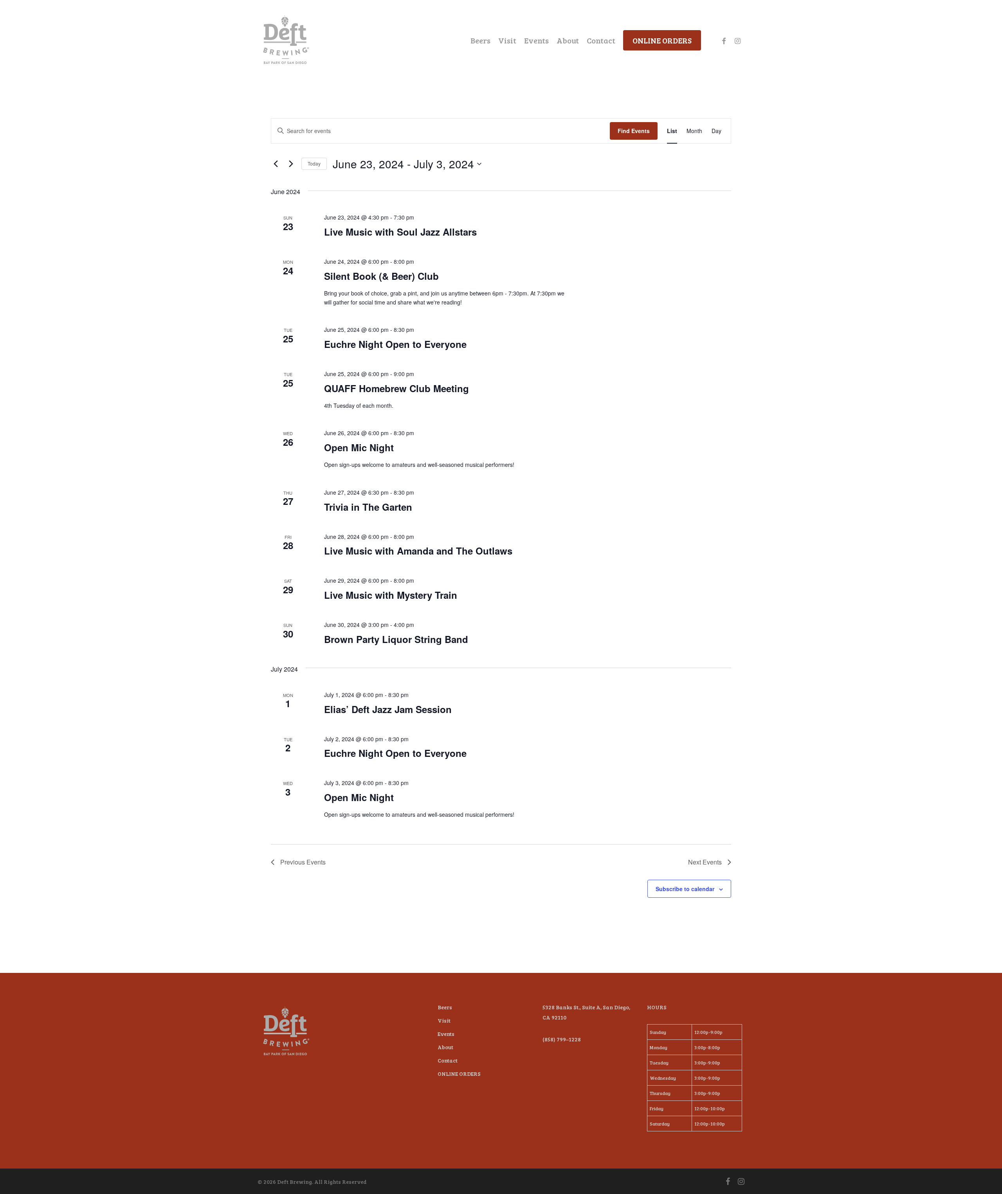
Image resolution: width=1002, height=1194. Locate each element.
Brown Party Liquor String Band (396, 639)
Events (446, 1033)
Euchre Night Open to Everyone (395, 344)
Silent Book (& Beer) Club (381, 276)
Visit (444, 1020)
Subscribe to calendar (685, 889)
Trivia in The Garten (368, 506)
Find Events (634, 131)
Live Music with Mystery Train (390, 595)
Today (314, 163)
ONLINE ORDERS (459, 1073)
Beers (445, 1007)
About (445, 1047)
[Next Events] (291, 164)
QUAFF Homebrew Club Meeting (396, 388)
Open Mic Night (359, 447)
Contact (448, 1060)
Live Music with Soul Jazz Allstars (400, 231)
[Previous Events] (275, 164)
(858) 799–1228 (561, 1039)
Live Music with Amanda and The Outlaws (418, 550)
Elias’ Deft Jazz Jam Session (388, 709)
